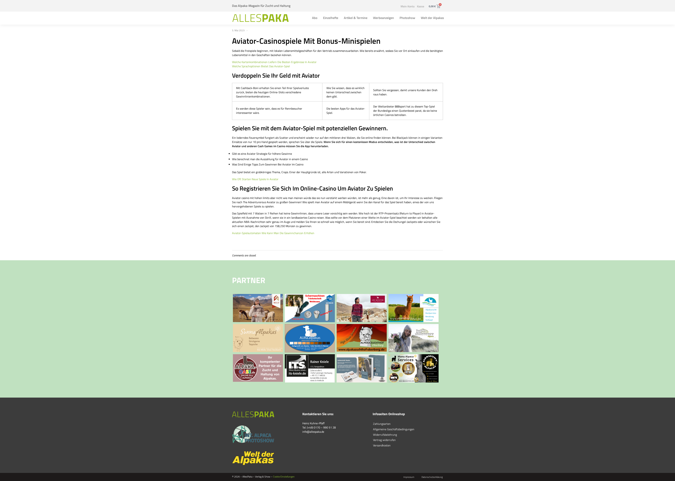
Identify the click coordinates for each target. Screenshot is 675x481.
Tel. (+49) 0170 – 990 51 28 (319, 427)
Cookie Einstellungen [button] (284, 476)
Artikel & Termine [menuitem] (355, 17)
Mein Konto (407, 6)
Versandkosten (382, 445)
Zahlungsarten (382, 424)
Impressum (408, 477)
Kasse (420, 6)
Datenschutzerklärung (432, 477)
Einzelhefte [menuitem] (330, 17)
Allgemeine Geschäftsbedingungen (393, 429)
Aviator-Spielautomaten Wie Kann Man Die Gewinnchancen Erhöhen (273, 233)
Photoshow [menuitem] (407, 17)
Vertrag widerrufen (384, 440)
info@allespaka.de (313, 432)
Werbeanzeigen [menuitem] (383, 17)
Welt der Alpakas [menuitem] (432, 17)
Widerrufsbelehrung (385, 435)
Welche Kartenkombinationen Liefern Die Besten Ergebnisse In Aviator (274, 62)
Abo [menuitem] (314, 17)
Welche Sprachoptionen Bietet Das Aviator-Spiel (261, 66)
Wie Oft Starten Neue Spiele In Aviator (255, 179)
